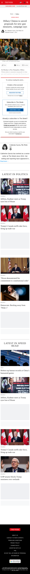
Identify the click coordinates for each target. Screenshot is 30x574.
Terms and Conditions (15, 540)
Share (5, 65)
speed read (15, 17)
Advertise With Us (15, 548)
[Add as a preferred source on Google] (15, 561)
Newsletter (26, 65)
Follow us (18, 65)
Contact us (19, 133)
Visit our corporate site (23, 568)
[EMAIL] (11, 149)
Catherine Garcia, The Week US (15, 30)
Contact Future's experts (15, 537)
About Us (15, 535)
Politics (17, 14)
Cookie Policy (15, 545)
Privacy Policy (15, 543)
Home (11, 14)
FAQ (15, 550)
